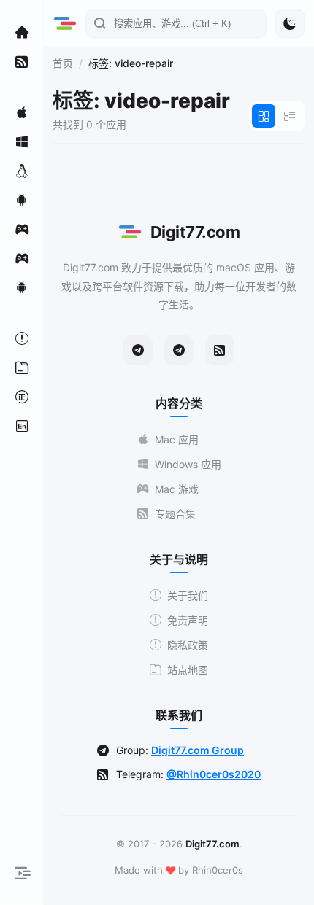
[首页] (22, 32)
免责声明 (187, 620)
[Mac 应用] (22, 112)
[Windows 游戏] (22, 258)
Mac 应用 (177, 439)
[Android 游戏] (22, 287)
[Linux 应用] (22, 171)
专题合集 (175, 514)
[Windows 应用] (22, 141)
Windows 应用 (188, 464)
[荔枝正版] (22, 397)
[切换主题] (290, 23)
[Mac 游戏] (22, 229)
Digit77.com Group (197, 750)
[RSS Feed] (219, 350)
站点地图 (187, 670)
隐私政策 (187, 645)
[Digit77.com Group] (179, 350)
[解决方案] (22, 338)
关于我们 (187, 595)
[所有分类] (22, 367)
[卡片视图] (263, 116)
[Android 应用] (22, 200)
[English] (22, 426)
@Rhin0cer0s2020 (213, 774)
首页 (63, 63)
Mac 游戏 (177, 489)
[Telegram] (138, 350)
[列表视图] (290, 116)
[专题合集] (22, 61)
